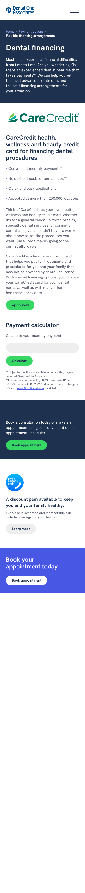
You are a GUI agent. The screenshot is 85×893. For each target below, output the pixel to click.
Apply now (23, 304)
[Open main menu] (74, 10)
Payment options (31, 31)
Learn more (21, 528)
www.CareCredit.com (30, 388)
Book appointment (26, 445)
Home (10, 31)
